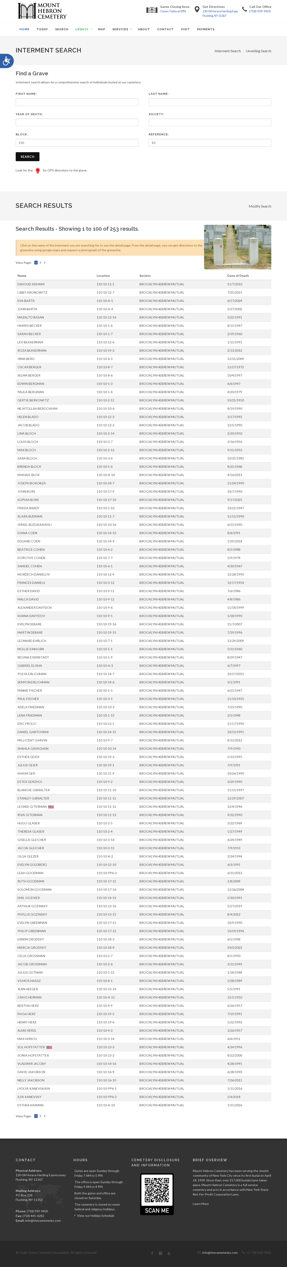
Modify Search (260, 206)
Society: (156, 114)
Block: (22, 134)
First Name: (26, 93)
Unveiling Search (258, 51)
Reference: (159, 134)
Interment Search (228, 51)
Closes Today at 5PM (173, 11)
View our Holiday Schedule (95, 1215)
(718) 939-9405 (260, 11)
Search (28, 156)
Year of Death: (29, 114)
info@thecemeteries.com (43, 1220)
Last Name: (159, 93)
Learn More (201, 1204)
